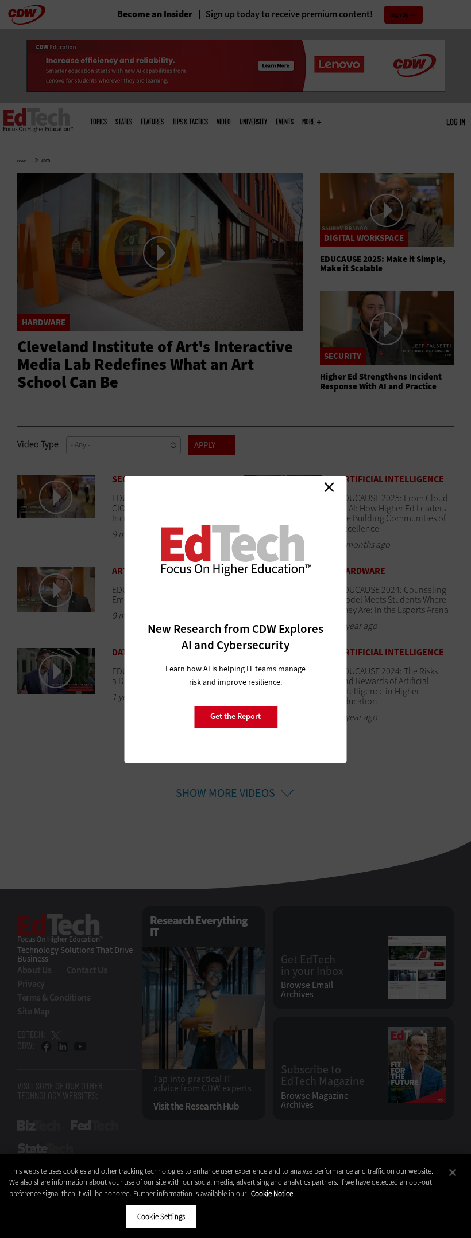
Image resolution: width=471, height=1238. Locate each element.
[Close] (452, 1172)
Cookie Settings (161, 1216)
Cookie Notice (272, 1193)
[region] (235, 1196)
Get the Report (235, 716)
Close (329, 487)
